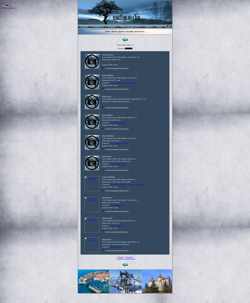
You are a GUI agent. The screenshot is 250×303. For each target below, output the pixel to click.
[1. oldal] (119, 259)
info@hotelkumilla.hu (117, 205)
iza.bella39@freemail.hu (118, 122)
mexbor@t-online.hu (117, 226)
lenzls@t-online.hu (116, 247)
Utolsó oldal (129, 257)
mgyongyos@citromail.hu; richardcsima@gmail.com (127, 184)
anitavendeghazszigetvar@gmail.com (122, 83)
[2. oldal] (125, 259)
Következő (131, 259)
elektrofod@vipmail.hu (117, 164)
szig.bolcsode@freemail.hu (119, 143)
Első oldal (120, 257)
